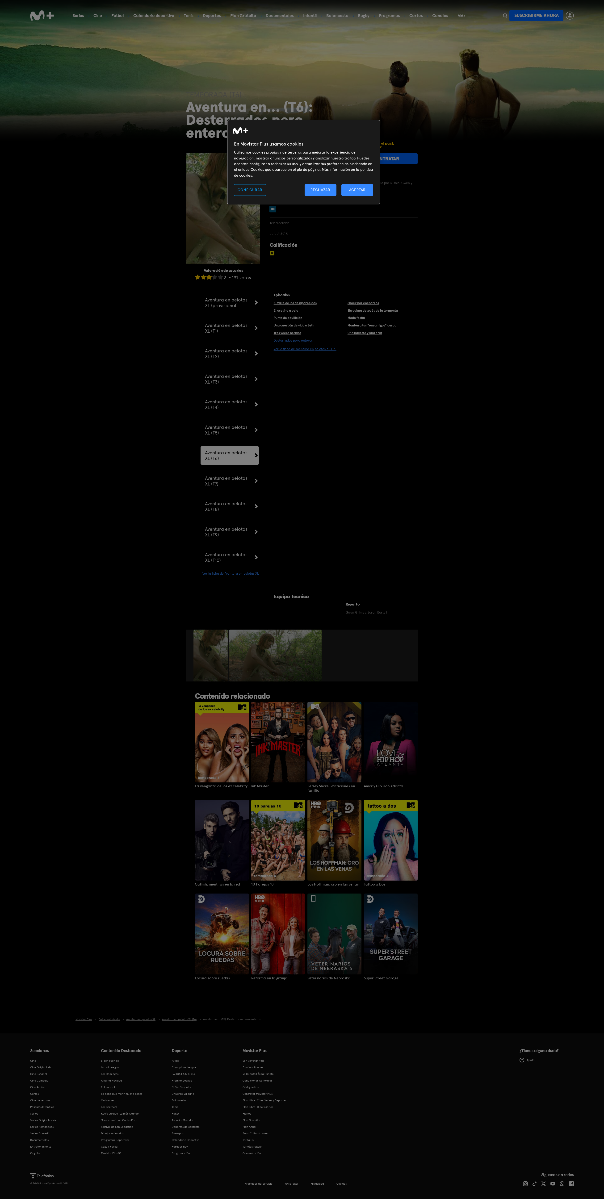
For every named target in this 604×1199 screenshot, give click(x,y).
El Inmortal (108, 1087)
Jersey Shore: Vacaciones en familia (331, 788)
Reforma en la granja (269, 978)
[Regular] (209, 277)
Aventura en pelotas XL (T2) (226, 353)
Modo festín (356, 318)
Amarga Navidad (111, 1080)
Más (461, 15)
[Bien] (214, 277)
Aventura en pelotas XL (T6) (226, 455)
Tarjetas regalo (252, 1146)
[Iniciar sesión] (570, 16)
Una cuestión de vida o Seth (294, 325)
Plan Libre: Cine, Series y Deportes (264, 1100)
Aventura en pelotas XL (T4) (226, 404)
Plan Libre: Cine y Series (258, 1107)
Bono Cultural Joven (255, 1133)
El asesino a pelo (286, 310)
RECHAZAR (320, 190)
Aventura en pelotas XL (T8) (226, 506)
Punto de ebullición (288, 318)
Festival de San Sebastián (117, 1126)
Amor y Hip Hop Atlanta (383, 786)
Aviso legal (291, 1183)
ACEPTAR (357, 190)
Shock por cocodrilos (363, 303)
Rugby (363, 15)
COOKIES (341, 1183)
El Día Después (181, 1087)
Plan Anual (249, 1126)
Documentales (280, 15)
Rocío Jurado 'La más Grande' (120, 1113)
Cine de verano (40, 1100)
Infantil (310, 15)
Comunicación (252, 1153)
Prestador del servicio (259, 1183)
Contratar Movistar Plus (258, 1093)
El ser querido (110, 1060)
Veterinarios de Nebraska (328, 978)
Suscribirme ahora (536, 15)
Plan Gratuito (243, 15)
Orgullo (35, 1153)
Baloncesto (337, 15)
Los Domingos (109, 1074)
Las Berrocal (109, 1107)
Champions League (184, 1067)
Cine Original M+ (40, 1067)
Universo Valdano (183, 1093)
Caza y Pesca (109, 1146)
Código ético (251, 1087)
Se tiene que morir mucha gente (121, 1093)
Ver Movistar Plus (253, 1060)
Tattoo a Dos (374, 884)
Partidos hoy (180, 1146)
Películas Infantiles (42, 1107)
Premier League (182, 1080)
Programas (389, 15)
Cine (97, 15)
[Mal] (203, 277)
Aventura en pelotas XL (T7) (226, 481)
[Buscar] (505, 15)
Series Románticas (42, 1126)
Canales (440, 15)
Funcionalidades (253, 1067)
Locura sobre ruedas (212, 978)
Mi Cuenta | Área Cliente (258, 1074)
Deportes (212, 15)
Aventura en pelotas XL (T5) (226, 430)
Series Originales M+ (43, 1120)
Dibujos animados (112, 1133)
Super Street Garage (381, 978)
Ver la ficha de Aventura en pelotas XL (230, 573)
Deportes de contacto (186, 1126)
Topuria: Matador (183, 1120)
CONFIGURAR (250, 190)
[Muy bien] (220, 277)
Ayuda (530, 1060)
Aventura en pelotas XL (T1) (226, 328)
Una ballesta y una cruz (365, 333)
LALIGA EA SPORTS (183, 1074)
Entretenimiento (40, 1146)
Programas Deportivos (115, 1140)
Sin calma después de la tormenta (373, 310)
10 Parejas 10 (262, 884)
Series (78, 15)
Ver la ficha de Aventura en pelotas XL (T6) (305, 349)
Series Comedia (40, 1133)
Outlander (107, 1100)
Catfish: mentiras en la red (217, 884)
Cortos (416, 15)
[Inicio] (42, 15)
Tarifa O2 (248, 1140)
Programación (181, 1153)
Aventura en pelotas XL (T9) (226, 532)
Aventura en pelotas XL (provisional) (226, 302)
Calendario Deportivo (185, 1140)
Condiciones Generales (257, 1080)
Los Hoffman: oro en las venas (333, 884)
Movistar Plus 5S (111, 1153)
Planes (247, 1113)
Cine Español (38, 1074)
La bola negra (110, 1067)
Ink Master (260, 786)
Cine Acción (37, 1087)
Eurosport (178, 1133)
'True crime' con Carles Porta (119, 1120)
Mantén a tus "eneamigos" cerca (372, 325)
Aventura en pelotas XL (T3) (226, 379)
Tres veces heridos (287, 333)
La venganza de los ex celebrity (221, 786)
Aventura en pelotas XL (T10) (226, 557)
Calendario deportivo (153, 15)
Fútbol (117, 15)
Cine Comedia (39, 1080)
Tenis (188, 15)
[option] (211, 655)
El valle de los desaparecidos (295, 303)
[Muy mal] (197, 277)
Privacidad (317, 1183)
